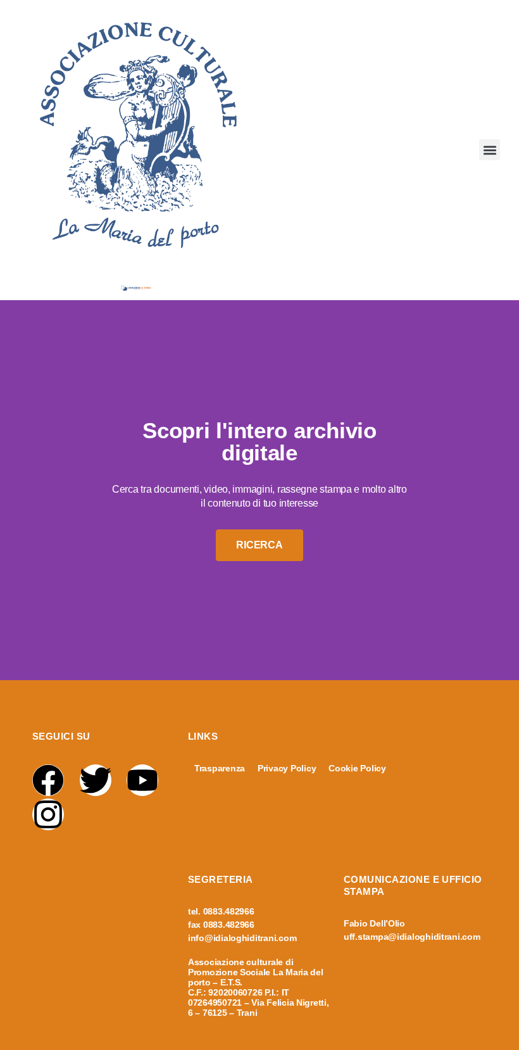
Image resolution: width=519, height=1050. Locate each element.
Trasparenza (219, 768)
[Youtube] (142, 780)
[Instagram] (48, 814)
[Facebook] (48, 780)
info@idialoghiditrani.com (242, 938)
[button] (489, 149)
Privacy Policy (287, 768)
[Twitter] (95, 780)
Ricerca (259, 545)
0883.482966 (228, 911)
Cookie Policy (357, 768)
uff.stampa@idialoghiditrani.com (412, 937)
